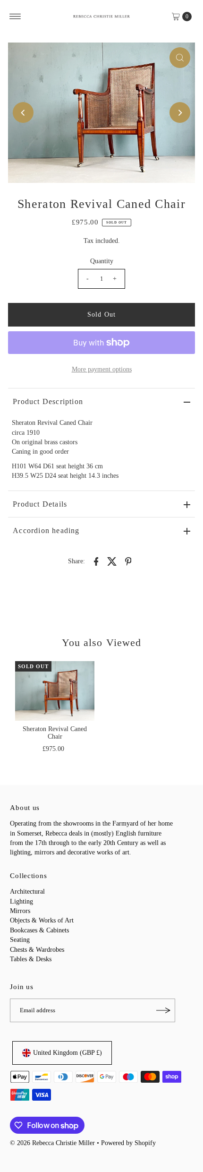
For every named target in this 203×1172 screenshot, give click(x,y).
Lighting (21, 901)
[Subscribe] (163, 1010)
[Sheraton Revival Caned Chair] (54, 691)
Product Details (40, 504)
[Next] (179, 112)
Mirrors (20, 910)
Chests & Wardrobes (37, 949)
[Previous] (23, 112)
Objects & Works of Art (42, 920)
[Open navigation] (15, 16)
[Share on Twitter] (112, 561)
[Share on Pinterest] (128, 561)
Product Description (48, 401)
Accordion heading (46, 530)
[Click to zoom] (179, 57)
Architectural (27, 891)
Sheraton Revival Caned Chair (55, 732)
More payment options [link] (102, 369)
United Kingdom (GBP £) (67, 1052)
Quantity (101, 261)
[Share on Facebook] (96, 561)
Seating (20, 939)
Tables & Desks (30, 959)
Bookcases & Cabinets (39, 930)
